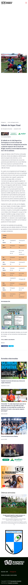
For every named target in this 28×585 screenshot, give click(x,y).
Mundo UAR (4, 572)
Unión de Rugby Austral (13, 122)
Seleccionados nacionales (9, 575)
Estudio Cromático (13, 583)
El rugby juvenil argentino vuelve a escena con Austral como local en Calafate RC (14, 516)
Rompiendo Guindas (16, 581)
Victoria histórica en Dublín (9, 436)
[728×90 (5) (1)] (14, 135)
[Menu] (26, 3)
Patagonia (3, 122)
